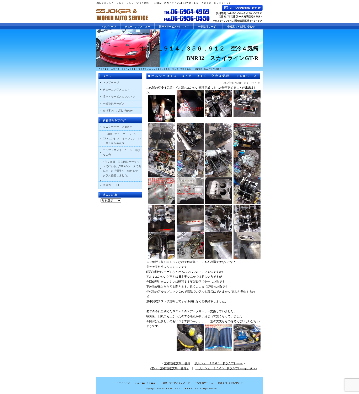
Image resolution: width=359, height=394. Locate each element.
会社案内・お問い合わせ (241, 26)
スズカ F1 (114, 185)
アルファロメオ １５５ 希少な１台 (122, 152)
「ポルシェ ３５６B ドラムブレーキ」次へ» (226, 368)
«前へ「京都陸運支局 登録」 (169, 368)
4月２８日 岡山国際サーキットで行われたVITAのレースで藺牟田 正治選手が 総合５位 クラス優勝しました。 (122, 168)
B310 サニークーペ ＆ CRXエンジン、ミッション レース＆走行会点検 (122, 138)
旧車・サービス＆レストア (174, 26)
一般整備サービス (208, 26)
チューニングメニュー (137, 26)
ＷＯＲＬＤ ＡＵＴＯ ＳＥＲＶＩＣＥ (180, 388)
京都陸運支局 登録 (177, 363)
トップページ (108, 26)
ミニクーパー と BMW (117, 126)
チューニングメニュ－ (116, 89)
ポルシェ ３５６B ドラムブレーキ (218, 363)
